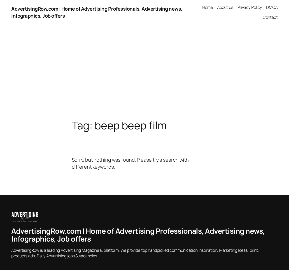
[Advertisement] (144, 72)
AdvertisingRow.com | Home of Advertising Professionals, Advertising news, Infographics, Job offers (138, 235)
